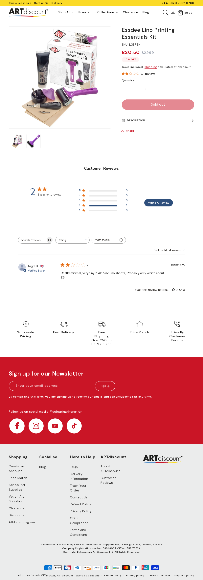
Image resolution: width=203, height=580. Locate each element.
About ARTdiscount (110, 468)
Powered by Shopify (87, 575)
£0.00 (188, 12)
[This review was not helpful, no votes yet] (180, 290)
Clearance (17, 508)
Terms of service (159, 575)
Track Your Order (78, 488)
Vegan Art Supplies (16, 498)
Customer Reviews (108, 480)
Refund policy (113, 575)
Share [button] (130, 131)
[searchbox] (32, 240)
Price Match (18, 478)
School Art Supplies (17, 487)
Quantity (128, 80)
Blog (42, 467)
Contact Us (41, 3)
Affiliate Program (22, 522)
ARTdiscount (65, 575)
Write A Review (158, 203)
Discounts (16, 515)
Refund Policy (80, 504)
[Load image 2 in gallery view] (33, 141)
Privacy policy (135, 575)
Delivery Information (79, 476)
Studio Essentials (20, 3)
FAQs (74, 467)
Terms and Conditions (78, 532)
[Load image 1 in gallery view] (17, 141)
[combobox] (72, 240)
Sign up (105, 385)
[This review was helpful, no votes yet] (173, 290)
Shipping (151, 67)
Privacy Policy (81, 511)
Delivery (57, 3)
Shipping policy (184, 575)
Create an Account (16, 468)
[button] (64, 12)
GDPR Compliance (79, 520)
